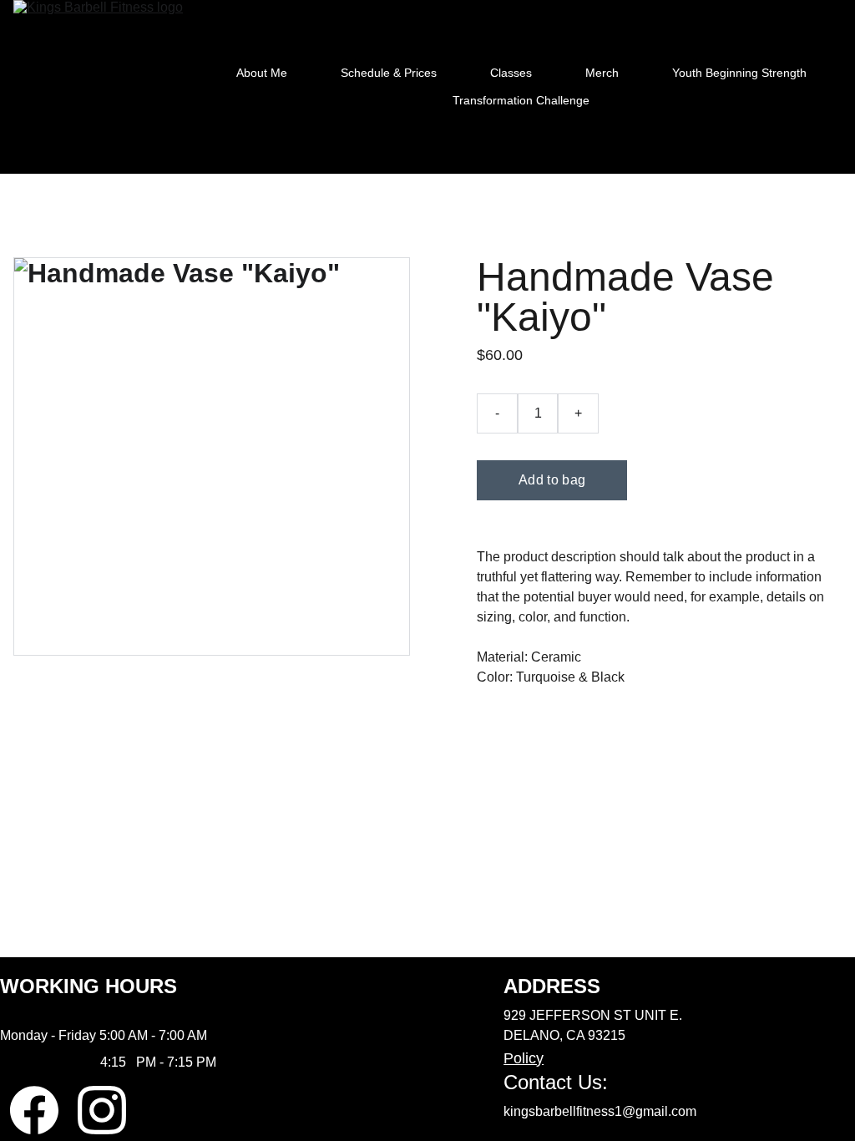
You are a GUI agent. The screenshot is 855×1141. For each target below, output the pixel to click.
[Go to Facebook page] (34, 1110)
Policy (523, 1058)
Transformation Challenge (521, 100)
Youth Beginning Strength (739, 72)
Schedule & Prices (389, 72)
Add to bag (552, 480)
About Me (261, 72)
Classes (511, 72)
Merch (602, 72)
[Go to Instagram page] (102, 1110)
